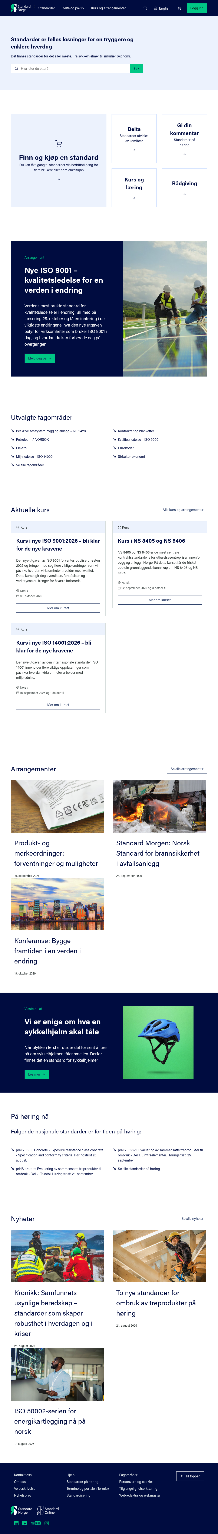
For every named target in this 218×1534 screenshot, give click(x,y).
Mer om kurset (73, 606)
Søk (136, 68)
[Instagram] (46, 1523)
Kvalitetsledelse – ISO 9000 (138, 439)
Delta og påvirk (73, 8)
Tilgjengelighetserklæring (138, 1488)
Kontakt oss (23, 1475)
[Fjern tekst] (125, 68)
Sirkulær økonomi (131, 456)
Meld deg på (37, 358)
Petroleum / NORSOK (32, 439)
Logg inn (197, 8)
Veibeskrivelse (24, 1488)
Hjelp (71, 1475)
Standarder (46, 8)
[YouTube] (35, 1523)
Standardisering (78, 1495)
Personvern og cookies (136, 1481)
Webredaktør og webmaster (140, 1495)
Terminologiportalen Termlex (88, 1488)
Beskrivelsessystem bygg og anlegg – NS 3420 (51, 431)
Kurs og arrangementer (108, 8)
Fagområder (128, 1475)
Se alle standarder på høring (139, 1168)
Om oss (20, 1481)
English (164, 8)
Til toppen (192, 1476)
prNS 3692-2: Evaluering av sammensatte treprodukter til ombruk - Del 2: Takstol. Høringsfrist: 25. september (59, 1171)
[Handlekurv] (179, 8)
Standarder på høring (82, 1481)
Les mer (34, 1074)
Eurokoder (126, 448)
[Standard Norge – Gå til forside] (20, 8)
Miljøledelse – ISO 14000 (34, 456)
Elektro (21, 448)
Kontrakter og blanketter (136, 431)
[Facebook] (24, 1523)
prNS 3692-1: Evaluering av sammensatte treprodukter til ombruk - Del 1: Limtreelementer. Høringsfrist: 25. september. (160, 1155)
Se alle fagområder (30, 465)
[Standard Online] (48, 1510)
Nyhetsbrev (22, 1495)
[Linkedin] (16, 1523)
